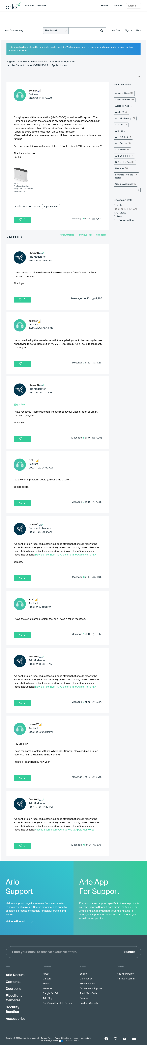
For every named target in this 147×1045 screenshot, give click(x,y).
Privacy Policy (46, 1038)
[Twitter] (124, 1039)
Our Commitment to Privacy (57, 1003)
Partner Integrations (63, 62)
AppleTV (119, 112)
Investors (47, 989)
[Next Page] (138, 190)
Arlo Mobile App (123, 118)
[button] (105, 86)
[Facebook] (106, 1038)
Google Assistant (124, 184)
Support (105, 6)
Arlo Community (13, 30)
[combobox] (87, 30)
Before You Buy (123, 162)
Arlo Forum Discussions (33, 62)
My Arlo (118, 6)
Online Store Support (91, 989)
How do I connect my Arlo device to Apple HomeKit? (64, 829)
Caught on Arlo (51, 993)
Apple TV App (122, 106)
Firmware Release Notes (124, 176)
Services (41, 6)
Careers (47, 979)
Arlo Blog (47, 998)
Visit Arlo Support (15, 921)
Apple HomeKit (51, 207)
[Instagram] (115, 1038)
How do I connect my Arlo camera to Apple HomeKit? (65, 554)
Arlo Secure (121, 143)
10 (83, 845)
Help (138, 30)
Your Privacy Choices (49, 1041)
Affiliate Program (126, 979)
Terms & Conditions (63, 1038)
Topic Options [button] (139, 77)
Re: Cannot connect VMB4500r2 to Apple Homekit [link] (39, 65)
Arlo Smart (120, 150)
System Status (87, 984)
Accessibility (86, 1038)
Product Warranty (89, 1003)
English (10, 62)
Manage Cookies (72, 1041)
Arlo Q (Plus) (121, 137)
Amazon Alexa (122, 93)
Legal (76, 1038)
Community (86, 979)
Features (119, 168)
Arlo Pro (119, 125)
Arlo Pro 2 (120, 131)
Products (29, 6)
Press (46, 984)
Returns (84, 998)
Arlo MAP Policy (125, 974)
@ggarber (19, 404)
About (46, 974)
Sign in (128, 30)
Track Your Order (89, 993)
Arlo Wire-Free (122, 156)
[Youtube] (134, 1039)
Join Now (115, 30)
